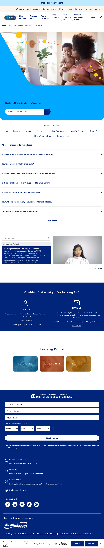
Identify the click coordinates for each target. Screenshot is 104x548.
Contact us (76, 325)
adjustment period (11, 244)
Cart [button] (90, 9)
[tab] (7, 131)
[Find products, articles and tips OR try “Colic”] (47, 112)
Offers (28, 131)
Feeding (16, 131)
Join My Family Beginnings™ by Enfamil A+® (37, 9)
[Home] (10, 17)
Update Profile (77, 131)
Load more (52, 220)
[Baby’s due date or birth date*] (52, 428)
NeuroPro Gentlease (43, 136)
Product (39, 131)
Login (80, 9)
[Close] (101, 543)
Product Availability (57, 131)
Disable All (91, 543)
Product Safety (63, 136)
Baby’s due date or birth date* (16, 423)
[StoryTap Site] (98, 269)
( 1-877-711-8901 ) (22, 459)
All (7, 131)
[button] (100, 17)
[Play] (77, 250)
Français (98, 9)
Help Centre (67, 9)
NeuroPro (94, 131)
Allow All (77, 543)
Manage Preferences (63, 543)
